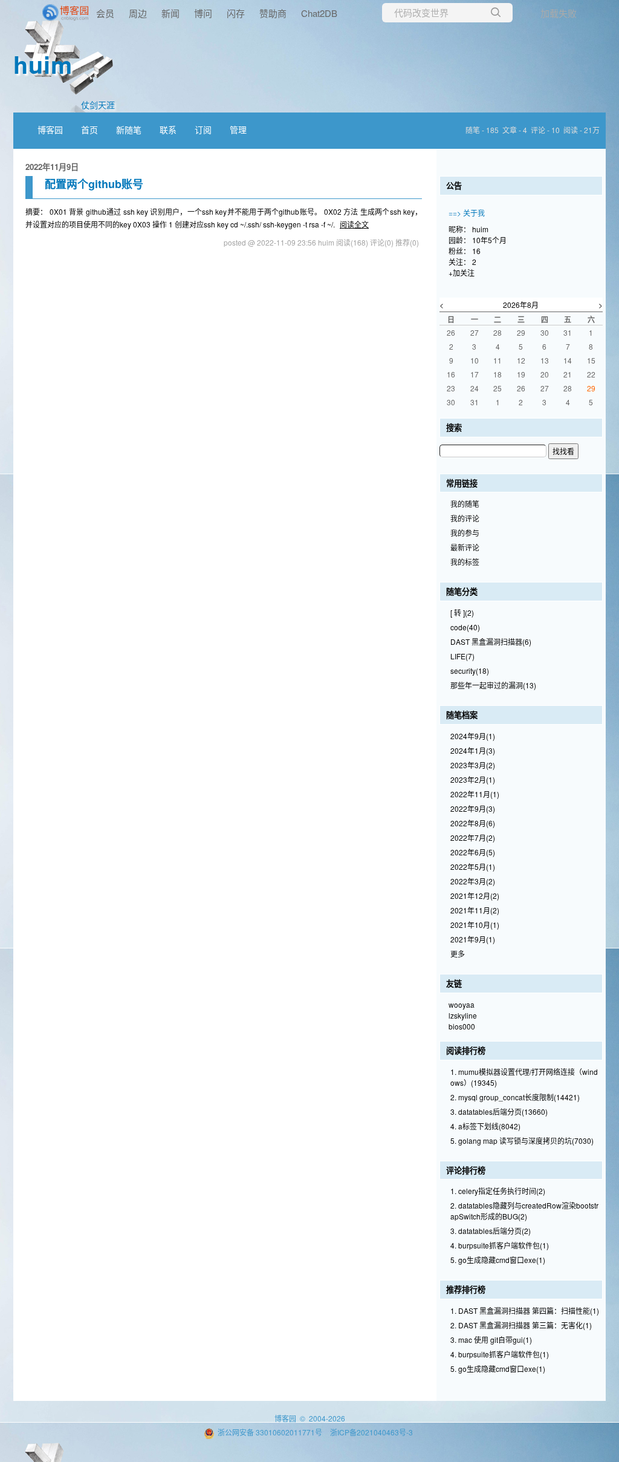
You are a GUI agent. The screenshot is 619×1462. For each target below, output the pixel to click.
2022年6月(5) (472, 852)
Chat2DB (319, 13)
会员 (105, 13)
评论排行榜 (465, 1170)
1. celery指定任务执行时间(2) (497, 1191)
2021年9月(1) (472, 939)
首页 (89, 129)
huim (43, 64)
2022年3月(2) (472, 881)
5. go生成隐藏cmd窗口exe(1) (497, 1260)
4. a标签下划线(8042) (485, 1126)
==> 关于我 (467, 212)
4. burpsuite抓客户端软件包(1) (499, 1245)
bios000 (462, 1026)
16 (476, 251)
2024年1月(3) (472, 750)
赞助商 (273, 13)
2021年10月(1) (474, 924)
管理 (238, 129)
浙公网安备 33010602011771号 (270, 1432)
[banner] (48, 12)
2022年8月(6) (472, 823)
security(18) (469, 670)
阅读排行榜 (465, 1050)
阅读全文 (354, 224)
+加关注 (462, 272)
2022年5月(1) (472, 866)
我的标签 (464, 561)
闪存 (236, 13)
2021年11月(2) (474, 910)
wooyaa (462, 1004)
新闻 (170, 13)
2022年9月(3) (472, 808)
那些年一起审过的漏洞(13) (493, 685)
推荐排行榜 (465, 1289)
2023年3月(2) (472, 765)
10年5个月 (489, 240)
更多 (457, 953)
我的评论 (464, 518)
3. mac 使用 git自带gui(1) (491, 1339)
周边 (138, 13)
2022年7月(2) (472, 837)
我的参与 (464, 532)
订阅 (203, 129)
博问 (203, 13)
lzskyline (463, 1015)
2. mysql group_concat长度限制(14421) (515, 1097)
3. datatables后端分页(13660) (499, 1111)
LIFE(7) (462, 656)
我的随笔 (464, 503)
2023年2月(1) (472, 779)
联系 (168, 129)
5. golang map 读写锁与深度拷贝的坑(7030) (522, 1140)
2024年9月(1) (472, 736)
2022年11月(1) (474, 794)
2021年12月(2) (474, 895)
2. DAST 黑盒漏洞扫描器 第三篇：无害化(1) (521, 1325)
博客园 (50, 129)
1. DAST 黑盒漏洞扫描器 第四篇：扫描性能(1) (524, 1310)
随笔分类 (462, 591)
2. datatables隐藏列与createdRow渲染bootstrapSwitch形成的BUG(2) (524, 1210)
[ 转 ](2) (462, 612)
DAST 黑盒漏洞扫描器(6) (490, 641)
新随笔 (128, 129)
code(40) (465, 627)
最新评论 (464, 547)
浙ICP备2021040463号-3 (371, 1432)
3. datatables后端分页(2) (490, 1230)
